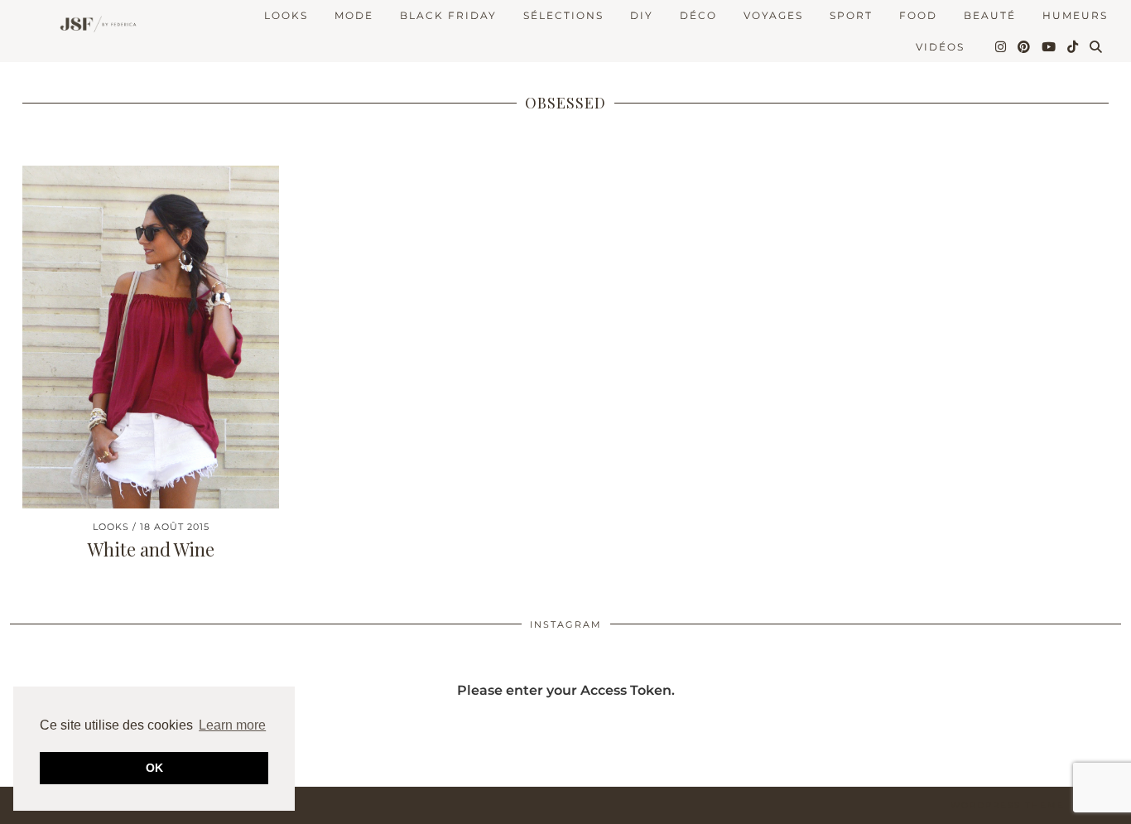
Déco (698, 15)
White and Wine (151, 549)
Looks (286, 15)
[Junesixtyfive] (94, 25)
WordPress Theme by (1036, 805)
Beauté (990, 15)
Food (918, 15)
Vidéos (940, 47)
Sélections (563, 15)
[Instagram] (1001, 47)
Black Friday (448, 15)
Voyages (773, 15)
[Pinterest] (1025, 47)
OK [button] (154, 767)
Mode (353, 15)
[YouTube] (1049, 47)
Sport (851, 15)
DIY (641, 15)
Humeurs (1075, 15)
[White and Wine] (150, 337)
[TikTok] (1073, 47)
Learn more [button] (232, 725)
